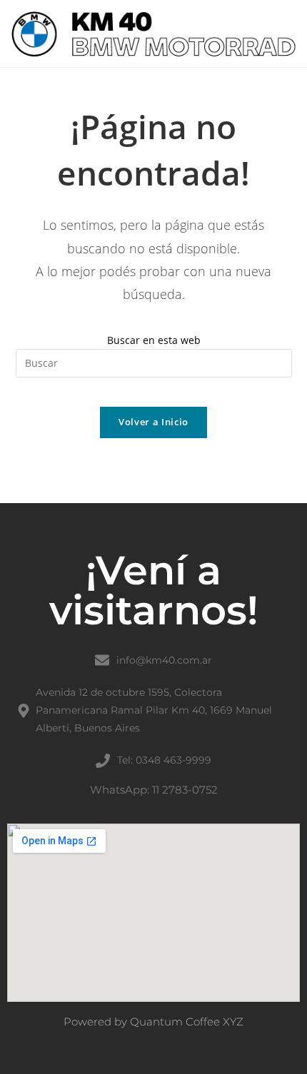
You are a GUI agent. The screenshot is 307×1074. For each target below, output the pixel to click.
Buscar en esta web (154, 340)
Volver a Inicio (153, 421)
